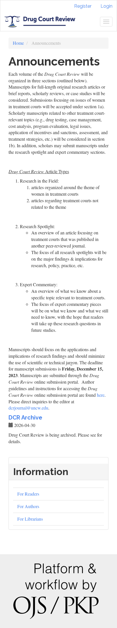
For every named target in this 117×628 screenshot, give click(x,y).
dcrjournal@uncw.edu (28, 408)
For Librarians (30, 519)
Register (82, 6)
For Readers (28, 494)
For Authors (28, 506)
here (101, 395)
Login (106, 6)
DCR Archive (25, 417)
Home (18, 43)
